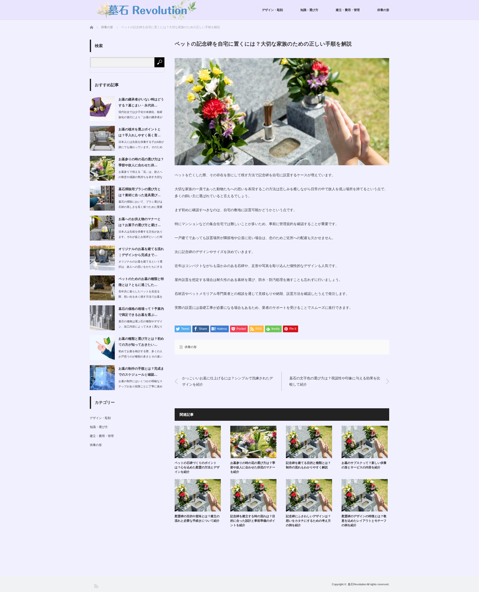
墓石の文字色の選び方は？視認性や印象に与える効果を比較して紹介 (334, 381)
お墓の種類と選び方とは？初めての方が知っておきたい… (141, 341)
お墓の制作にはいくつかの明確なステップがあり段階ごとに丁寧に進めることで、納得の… (140, 386)
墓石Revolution (357, 584)
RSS (96, 586)
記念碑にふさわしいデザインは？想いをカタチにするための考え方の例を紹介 (308, 520)
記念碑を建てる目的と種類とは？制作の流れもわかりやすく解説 (308, 465)
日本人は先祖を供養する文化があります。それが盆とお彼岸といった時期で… (140, 237)
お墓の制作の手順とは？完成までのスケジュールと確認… (141, 371)
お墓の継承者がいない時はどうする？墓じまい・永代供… (141, 102)
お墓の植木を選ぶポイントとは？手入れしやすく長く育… (140, 132)
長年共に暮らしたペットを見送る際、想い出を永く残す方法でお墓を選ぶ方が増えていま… (140, 296)
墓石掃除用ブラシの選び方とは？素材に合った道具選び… (140, 192)
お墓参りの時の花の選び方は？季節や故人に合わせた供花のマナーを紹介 (252, 467)
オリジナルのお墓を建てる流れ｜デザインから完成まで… (141, 251)
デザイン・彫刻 (272, 10)
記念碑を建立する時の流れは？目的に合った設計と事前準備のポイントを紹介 (252, 520)
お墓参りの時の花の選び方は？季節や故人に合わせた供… (141, 162)
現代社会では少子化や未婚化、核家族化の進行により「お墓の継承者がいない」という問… (140, 117)
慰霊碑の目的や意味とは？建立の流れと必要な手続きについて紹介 (197, 518)
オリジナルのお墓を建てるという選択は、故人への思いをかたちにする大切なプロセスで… (140, 266)
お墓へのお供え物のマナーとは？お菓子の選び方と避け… (140, 222)
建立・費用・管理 (348, 10)
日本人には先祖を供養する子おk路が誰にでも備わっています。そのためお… (141, 147)
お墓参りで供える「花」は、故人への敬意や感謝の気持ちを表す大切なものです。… (140, 177)
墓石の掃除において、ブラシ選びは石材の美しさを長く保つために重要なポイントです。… (140, 207)
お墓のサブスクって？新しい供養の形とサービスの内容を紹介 (364, 465)
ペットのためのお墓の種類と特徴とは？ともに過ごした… (141, 281)
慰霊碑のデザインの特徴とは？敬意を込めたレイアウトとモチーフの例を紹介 (364, 520)
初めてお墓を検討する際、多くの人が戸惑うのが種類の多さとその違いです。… (140, 356)
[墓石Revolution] (147, 10)
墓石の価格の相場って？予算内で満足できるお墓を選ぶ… (141, 311)
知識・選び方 (309, 10)
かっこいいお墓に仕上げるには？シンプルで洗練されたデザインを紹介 (227, 381)
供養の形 (383, 10)
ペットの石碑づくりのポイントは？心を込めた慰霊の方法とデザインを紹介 (197, 467)
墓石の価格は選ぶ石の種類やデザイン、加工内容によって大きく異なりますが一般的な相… (140, 326)
